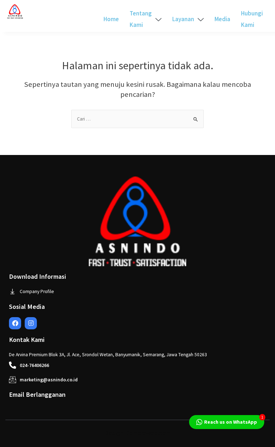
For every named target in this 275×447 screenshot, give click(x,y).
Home (111, 19)
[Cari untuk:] (137, 119)
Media (222, 19)
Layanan (183, 19)
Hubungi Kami (252, 19)
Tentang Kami (141, 19)
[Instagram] (31, 323)
